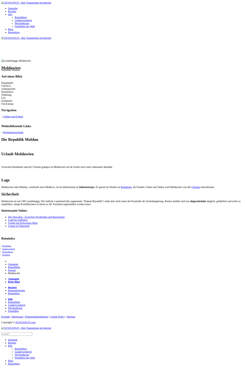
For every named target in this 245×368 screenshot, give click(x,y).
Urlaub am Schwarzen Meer (23, 223)
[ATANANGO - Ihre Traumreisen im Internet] (26, 2)
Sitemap (71, 316)
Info (10, 14)
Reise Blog (14, 281)
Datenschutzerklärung (36, 316)
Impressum (17, 316)
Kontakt (5, 316)
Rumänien (126, 187)
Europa (12, 270)
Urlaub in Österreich (19, 226)
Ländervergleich (23, 20)
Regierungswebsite (13, 132)
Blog (10, 29)
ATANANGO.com (25, 322)
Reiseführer (21, 17)
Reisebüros (14, 32)
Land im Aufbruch (18, 220)
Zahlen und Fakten (13, 116)
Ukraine (196, 187)
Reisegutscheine (16, 290)
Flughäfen (6, 255)
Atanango (13, 264)
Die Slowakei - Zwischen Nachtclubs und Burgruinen (36, 217)
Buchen (12, 11)
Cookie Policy (57, 316)
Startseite (13, 8)
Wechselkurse (22, 23)
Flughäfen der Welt (25, 26)
